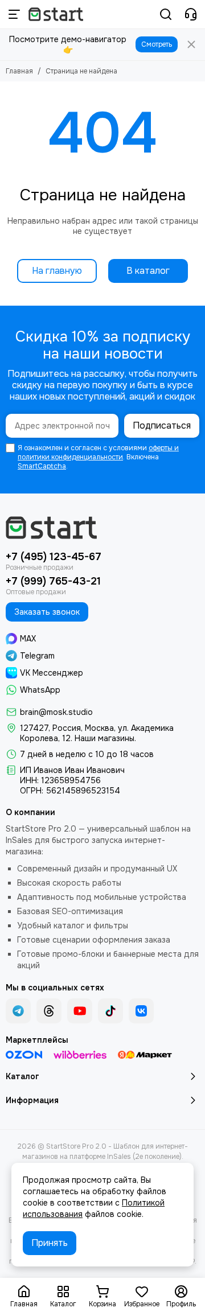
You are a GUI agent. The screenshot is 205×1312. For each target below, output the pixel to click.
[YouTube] (79, 1010)
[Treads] (49, 1010)
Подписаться (162, 425)
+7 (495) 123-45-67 (53, 556)
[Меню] (14, 14)
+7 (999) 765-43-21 (53, 581)
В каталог (148, 271)
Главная (19, 71)
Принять (49, 1243)
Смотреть (156, 44)
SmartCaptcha (42, 466)
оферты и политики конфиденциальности (98, 452)
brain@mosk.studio (56, 712)
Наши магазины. (105, 738)
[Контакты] (190, 14)
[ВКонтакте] (141, 1010)
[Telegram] (18, 1010)
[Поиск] (165, 14)
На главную (57, 271)
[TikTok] (110, 1010)
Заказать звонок (47, 612)
